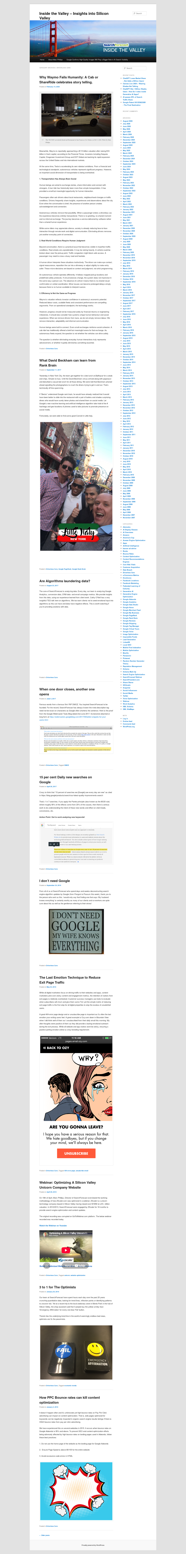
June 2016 (127, 319)
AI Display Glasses (130, 529)
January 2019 (128, 274)
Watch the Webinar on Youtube (53, 1225)
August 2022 (127, 193)
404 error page (69, 1170)
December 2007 (129, 515)
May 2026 (126, 129)
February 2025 (128, 156)
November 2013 (129, 378)
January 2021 (128, 225)
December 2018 (129, 276)
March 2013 (127, 397)
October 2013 (128, 381)
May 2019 (126, 266)
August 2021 (127, 215)
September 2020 (129, 236)
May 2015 (126, 346)
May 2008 (126, 509)
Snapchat (126, 687)
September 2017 (129, 300)
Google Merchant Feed (132, 610)
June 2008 (127, 507)
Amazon (126, 535)
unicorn (67, 1275)
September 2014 (129, 362)
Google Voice (128, 631)
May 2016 (126, 322)
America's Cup (128, 537)
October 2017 (128, 298)
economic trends (70, 1385)
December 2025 (129, 140)
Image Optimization (130, 634)
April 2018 (127, 287)
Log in (125, 718)
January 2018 (128, 292)
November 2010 (129, 453)
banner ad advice (129, 548)
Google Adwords (129, 599)
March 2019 (127, 268)
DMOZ (66, 765)
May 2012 (126, 421)
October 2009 (128, 483)
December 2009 (129, 477)
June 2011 (127, 437)
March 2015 (127, 351)
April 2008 (127, 512)
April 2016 (127, 324)
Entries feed (127, 721)
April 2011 (127, 442)
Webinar (126, 701)
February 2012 (128, 426)
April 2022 (127, 201)
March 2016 (127, 327)
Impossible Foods (130, 637)
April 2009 (127, 496)
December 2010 (129, 450)
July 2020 (126, 241)
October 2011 (128, 432)
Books (125, 551)
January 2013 (128, 402)
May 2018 (126, 284)
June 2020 (127, 244)
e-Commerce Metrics (131, 575)
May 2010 (126, 466)
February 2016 (128, 330)
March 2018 (127, 290)
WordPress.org (129, 726)
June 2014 (127, 365)
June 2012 (127, 418)
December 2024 (129, 158)
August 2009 (127, 485)
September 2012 (129, 413)
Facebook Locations (131, 580)
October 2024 (128, 161)
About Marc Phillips (55, 59)
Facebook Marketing (131, 583)
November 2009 (129, 480)
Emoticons (127, 578)
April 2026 (127, 131)
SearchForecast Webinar (132, 677)
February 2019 (128, 271)
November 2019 (129, 257)
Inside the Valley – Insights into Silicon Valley (74, 16)
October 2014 (128, 359)
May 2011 (126, 440)
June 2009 (127, 491)
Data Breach (127, 570)
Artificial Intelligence (131, 546)
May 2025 (126, 150)
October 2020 (128, 233)
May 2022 (126, 198)
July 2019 (126, 263)
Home (42, 59)
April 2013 (127, 394)
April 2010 (127, 469)
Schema (126, 669)
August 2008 (127, 504)
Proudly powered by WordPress (93, 1545)
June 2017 (127, 306)
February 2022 (128, 207)
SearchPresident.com (131, 679)
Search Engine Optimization (134, 674)
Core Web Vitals (129, 564)
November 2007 (129, 517)
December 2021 (129, 212)
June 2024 (127, 166)
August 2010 (127, 458)
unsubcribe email (82, 1170)
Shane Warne (128, 682)
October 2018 (128, 279)
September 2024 (129, 164)
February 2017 (128, 311)
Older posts (44, 1535)
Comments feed (129, 724)
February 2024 (128, 172)
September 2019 (129, 260)
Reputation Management (132, 666)
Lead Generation (129, 639)
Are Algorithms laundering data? (64, 581)
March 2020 (127, 249)
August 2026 (127, 121)
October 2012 (128, 410)
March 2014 (127, 370)
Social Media (128, 693)
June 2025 (127, 148)
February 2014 (128, 373)
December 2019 (129, 255)
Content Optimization (131, 556)
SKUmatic (127, 685)
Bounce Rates (128, 554)
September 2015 (129, 335)
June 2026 (127, 126)
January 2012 (128, 429)
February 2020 (128, 252)
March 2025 (127, 153)
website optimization (78, 1275)
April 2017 (127, 308)
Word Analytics (129, 704)
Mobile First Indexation (132, 647)
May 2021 (126, 220)
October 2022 (128, 188)
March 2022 (127, 204)
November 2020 (129, 231)
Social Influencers (130, 690)
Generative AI (128, 591)
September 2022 (129, 190)
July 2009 (126, 488)
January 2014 (128, 375)
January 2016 (128, 333)
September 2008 (129, 501)
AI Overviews (128, 532)
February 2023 (128, 182)
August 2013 (127, 386)
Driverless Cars (52, 348)
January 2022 (128, 209)
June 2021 (127, 217)
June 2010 (127, 464)
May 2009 (126, 493)
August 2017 (127, 303)
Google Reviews (129, 620)
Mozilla (126, 653)
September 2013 (129, 383)
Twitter (125, 696)
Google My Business (131, 613)
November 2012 (129, 407)
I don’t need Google (54, 880)
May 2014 (126, 367)
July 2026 (126, 123)
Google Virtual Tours (131, 629)
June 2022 (127, 196)
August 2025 (127, 145)
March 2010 (127, 472)
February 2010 (128, 474)
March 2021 (127, 223)
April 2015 (127, 348)
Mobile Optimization (131, 650)
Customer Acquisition (131, 567)
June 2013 (127, 391)
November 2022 (129, 185)
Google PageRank (64, 569)
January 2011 (128, 448)
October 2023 (128, 174)
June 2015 (127, 343)
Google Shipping (129, 623)
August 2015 (127, 338)
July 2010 (126, 461)
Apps (125, 543)
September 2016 (129, 314)
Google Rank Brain (79, 569)
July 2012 (126, 416)
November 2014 (129, 357)
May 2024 (126, 169)
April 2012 (127, 424)
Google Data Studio (130, 604)
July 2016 (126, 316)
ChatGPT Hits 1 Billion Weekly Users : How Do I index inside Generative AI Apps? (135, 91)
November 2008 (129, 499)
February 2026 (128, 137)
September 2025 (129, 142)
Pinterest (126, 658)
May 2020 (126, 247)
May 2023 (126, 180)
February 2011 (128, 445)
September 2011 (129, 434)
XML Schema (128, 706)
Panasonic (127, 655)
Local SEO (127, 645)
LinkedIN (126, 642)
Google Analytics (129, 602)
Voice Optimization (130, 698)
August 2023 (127, 177)
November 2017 (129, 295)
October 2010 (128, 456)
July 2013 (126, 389)
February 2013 (128, 399)
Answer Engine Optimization (134, 540)
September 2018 (129, 282)
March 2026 (127, 134)
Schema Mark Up (129, 671)
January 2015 (128, 354)
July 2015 (126, 340)
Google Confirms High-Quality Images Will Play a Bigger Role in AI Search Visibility (97, 59)
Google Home (128, 607)
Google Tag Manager (131, 626)
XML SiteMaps (128, 709)
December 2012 (129, 405)
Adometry (126, 527)
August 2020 (127, 239)
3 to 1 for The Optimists (57, 1287)
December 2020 (129, 228)
